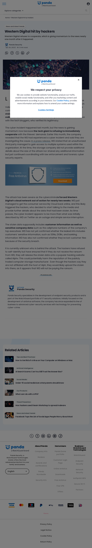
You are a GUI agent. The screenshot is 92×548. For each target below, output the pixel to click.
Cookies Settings (46, 110)
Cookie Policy (63, 100)
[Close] (78, 79)
